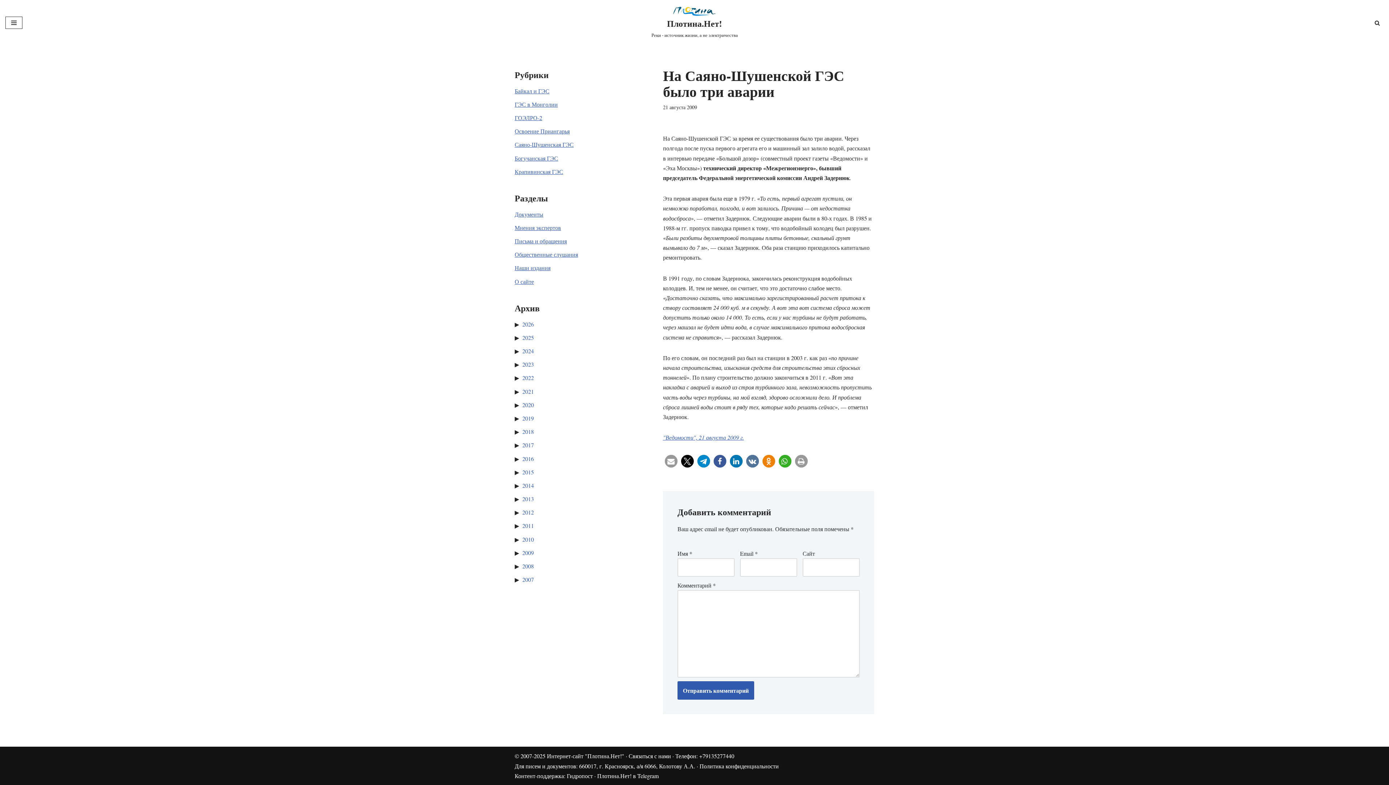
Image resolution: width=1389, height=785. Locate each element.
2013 (528, 499)
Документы (529, 214)
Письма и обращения (541, 241)
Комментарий (696, 585)
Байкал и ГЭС (532, 91)
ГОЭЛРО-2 (528, 117)
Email (749, 553)
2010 (528, 539)
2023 (528, 364)
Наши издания (533, 268)
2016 (528, 458)
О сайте (524, 281)
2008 (528, 566)
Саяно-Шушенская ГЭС (544, 144)
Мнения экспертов (538, 227)
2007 (528, 579)
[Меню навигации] (13, 23)
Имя (684, 553)
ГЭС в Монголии (536, 104)
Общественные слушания (546, 254)
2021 (528, 391)
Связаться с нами (650, 756)
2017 (528, 445)
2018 (528, 431)
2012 (528, 512)
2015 (528, 472)
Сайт (809, 553)
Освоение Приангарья (542, 131)
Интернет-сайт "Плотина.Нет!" (585, 756)
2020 (528, 405)
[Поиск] (1377, 23)
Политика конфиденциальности (739, 766)
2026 (528, 324)
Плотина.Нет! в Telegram (628, 776)
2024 (528, 351)
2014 (528, 485)
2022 (528, 377)
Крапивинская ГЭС (539, 171)
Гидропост (580, 776)
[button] (671, 461)
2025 (528, 337)
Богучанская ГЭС (536, 158)
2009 (528, 552)
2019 (528, 418)
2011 (528, 525)
